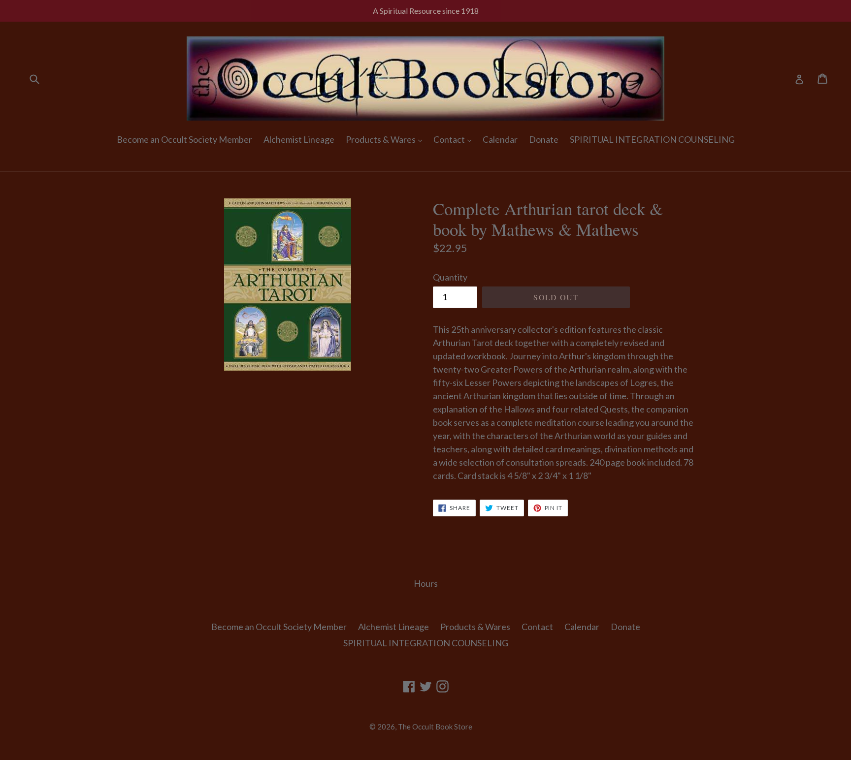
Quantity (450, 277)
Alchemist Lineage (298, 139)
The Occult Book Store (435, 726)
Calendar (500, 139)
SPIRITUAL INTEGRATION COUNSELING (652, 139)
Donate (543, 139)
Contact (449, 139)
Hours (426, 583)
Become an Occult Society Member (184, 139)
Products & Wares (381, 139)
